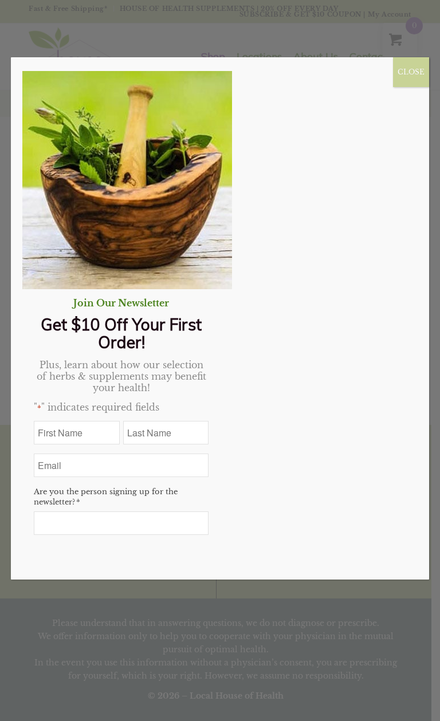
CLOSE (411, 72)
